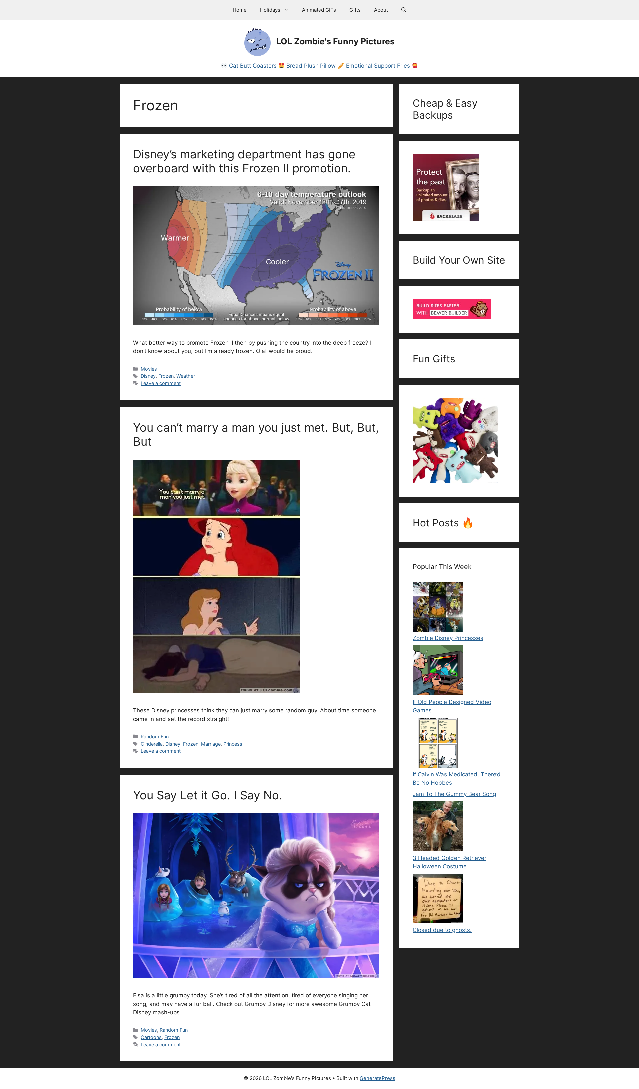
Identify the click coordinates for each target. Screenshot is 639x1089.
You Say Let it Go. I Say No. (207, 795)
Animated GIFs (319, 10)
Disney (148, 376)
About (381, 10)
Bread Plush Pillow (311, 65)
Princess (232, 744)
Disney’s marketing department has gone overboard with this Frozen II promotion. (244, 161)
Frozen (166, 376)
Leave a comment (161, 383)
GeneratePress (377, 1078)
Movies (149, 369)
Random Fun (155, 736)
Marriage (211, 744)
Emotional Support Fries (378, 65)
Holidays (270, 10)
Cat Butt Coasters (253, 65)
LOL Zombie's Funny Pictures (335, 41)
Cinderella (152, 744)
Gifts (355, 10)
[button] (404, 10)
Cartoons (151, 1037)
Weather (185, 376)
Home (240, 10)
